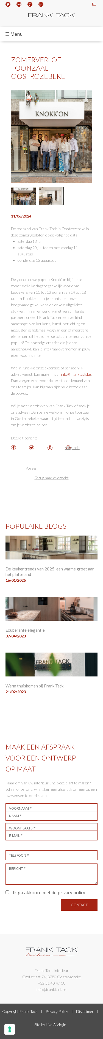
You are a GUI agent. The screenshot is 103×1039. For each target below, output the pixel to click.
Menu (16, 34)
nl (94, 4)
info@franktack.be (76, 374)
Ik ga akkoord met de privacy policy (48, 893)
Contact (79, 905)
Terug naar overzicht (52, 477)
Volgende (72, 447)
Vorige (31, 468)
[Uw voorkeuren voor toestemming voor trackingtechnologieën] (9, 1029)
